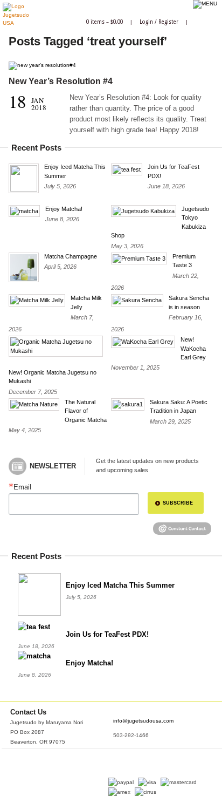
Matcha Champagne (70, 256)
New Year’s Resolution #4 (61, 81)
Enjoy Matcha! (63, 209)
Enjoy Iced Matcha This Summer (120, 585)
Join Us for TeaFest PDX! (107, 634)
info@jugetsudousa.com (143, 721)
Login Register (159, 22)
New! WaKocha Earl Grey (193, 348)
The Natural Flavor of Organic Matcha (86, 411)
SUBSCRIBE (178, 503)
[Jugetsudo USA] (16, 23)
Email (22, 487)
